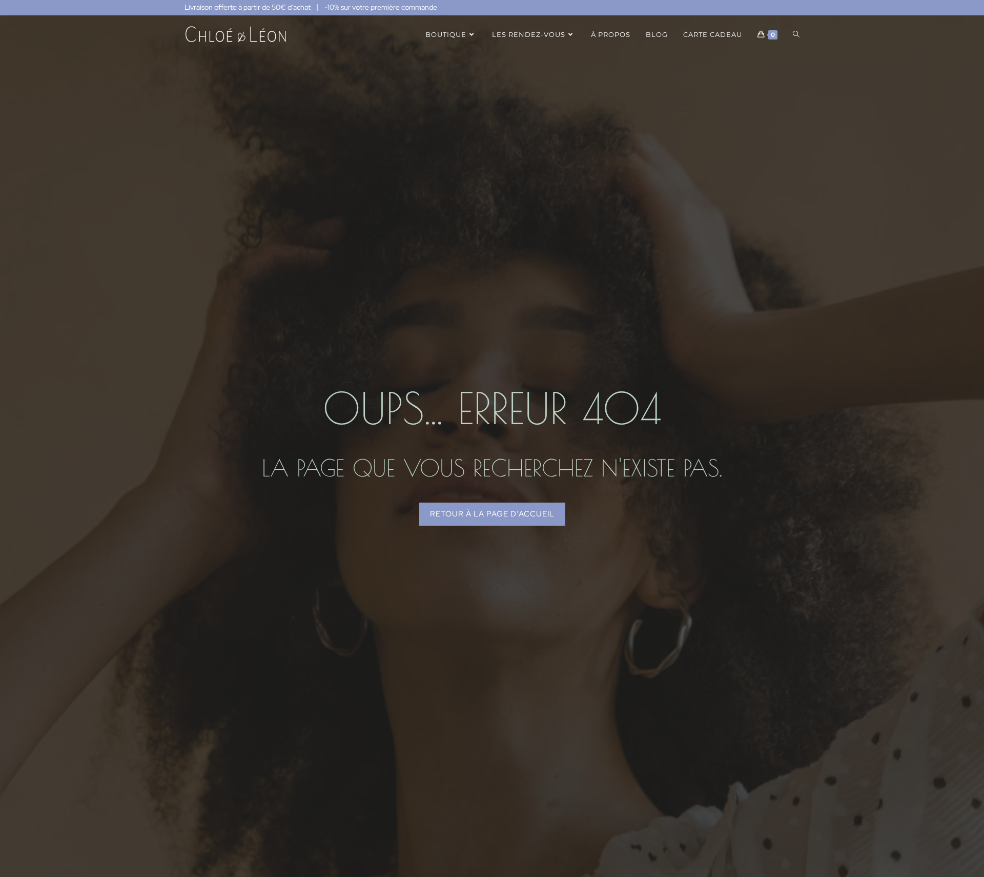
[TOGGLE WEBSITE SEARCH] (796, 34)
